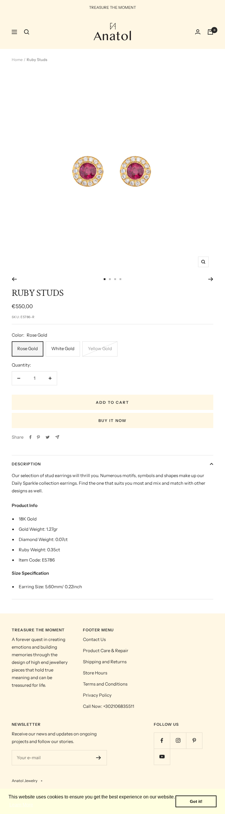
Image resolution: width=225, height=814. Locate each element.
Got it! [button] (196, 801)
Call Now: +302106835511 (108, 706)
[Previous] (14, 279)
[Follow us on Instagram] (178, 740)
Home (17, 59)
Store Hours (95, 673)
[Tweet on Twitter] (47, 437)
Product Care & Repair (105, 650)
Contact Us (94, 639)
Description (26, 464)
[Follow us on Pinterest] (194, 740)
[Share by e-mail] (57, 437)
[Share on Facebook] (30, 437)
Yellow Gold (100, 348)
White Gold (62, 348)
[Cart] (210, 32)
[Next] (210, 279)
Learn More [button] (21, 804)
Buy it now (112, 420)
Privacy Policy (97, 695)
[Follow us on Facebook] (162, 740)
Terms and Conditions (105, 684)
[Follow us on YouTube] (162, 757)
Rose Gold (27, 348)
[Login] (197, 31)
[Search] (26, 32)
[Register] (98, 758)
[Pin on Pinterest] (38, 437)
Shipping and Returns (105, 661)
